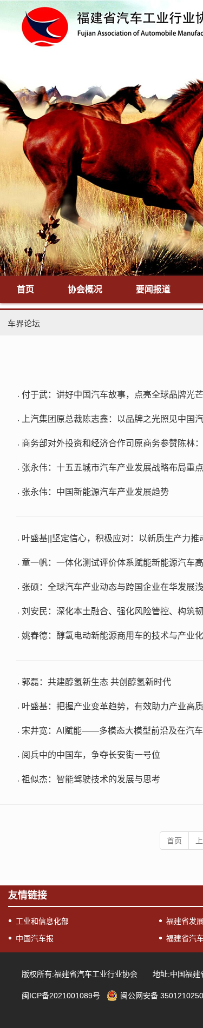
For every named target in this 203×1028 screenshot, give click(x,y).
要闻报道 (153, 289)
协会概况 (85, 289)
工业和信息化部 (42, 921)
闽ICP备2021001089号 (61, 995)
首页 (25, 289)
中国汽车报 (35, 938)
